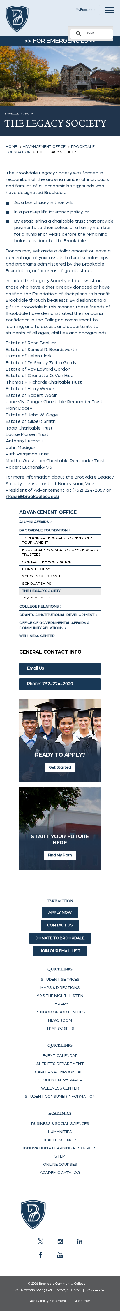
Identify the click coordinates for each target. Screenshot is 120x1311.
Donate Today (36, 569)
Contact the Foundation (47, 562)
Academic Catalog (60, 1173)
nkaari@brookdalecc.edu (32, 496)
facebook (40, 1255)
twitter (40, 1241)
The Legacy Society (41, 591)
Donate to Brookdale (60, 938)
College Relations (39, 606)
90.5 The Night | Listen (60, 996)
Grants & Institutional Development (56, 615)
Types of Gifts (36, 598)
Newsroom (60, 1020)
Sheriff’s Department (60, 1064)
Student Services (60, 979)
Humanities (60, 1132)
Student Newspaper (60, 1080)
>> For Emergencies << (60, 41)
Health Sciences (60, 1140)
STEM (60, 1156)
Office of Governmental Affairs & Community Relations (54, 625)
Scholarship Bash (41, 576)
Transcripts (60, 1029)
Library (60, 1004)
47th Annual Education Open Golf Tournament (57, 540)
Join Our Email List (60, 951)
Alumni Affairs (34, 522)
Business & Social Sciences (60, 1124)
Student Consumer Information (60, 1096)
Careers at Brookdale (60, 1072)
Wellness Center (37, 636)
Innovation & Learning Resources (60, 1148)
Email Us (35, 668)
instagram (60, 1241)
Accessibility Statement (48, 1301)
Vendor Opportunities (60, 1012)
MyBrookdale (86, 9)
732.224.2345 (96, 1290)
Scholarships (36, 584)
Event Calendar (60, 1056)
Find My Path (60, 855)
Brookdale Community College (24, 19)
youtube (60, 1255)
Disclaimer (82, 1301)
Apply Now (60, 912)
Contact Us (60, 925)
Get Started (60, 767)
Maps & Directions (60, 988)
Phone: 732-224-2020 (50, 684)
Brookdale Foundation (43, 530)
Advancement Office (48, 512)
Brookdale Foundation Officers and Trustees (60, 552)
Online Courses (60, 1164)
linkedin (79, 1241)
